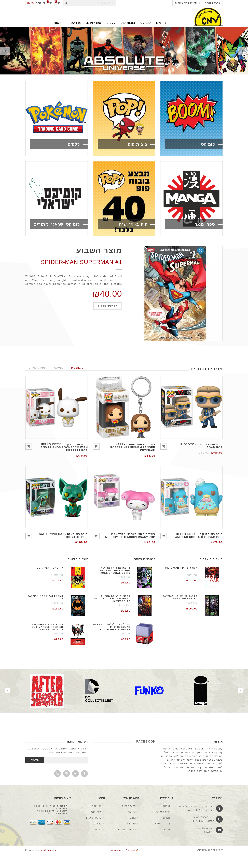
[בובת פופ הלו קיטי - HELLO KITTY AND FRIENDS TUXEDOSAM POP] (191, 497)
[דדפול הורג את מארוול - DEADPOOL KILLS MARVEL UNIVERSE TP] (145, 605)
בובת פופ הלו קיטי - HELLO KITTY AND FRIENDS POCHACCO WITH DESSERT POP (64, 447)
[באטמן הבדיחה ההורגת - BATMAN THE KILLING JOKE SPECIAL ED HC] (145, 577)
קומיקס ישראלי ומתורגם (57, 224)
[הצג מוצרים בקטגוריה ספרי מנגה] (191, 198)
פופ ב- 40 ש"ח (133, 224)
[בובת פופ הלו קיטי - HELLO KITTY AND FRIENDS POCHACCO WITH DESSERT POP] (56, 407)
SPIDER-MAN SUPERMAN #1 (81, 262)
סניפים (98, 823)
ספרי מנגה (93, 22)
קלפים (111, 22)
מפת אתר (96, 812)
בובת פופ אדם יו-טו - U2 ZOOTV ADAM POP (201, 446)
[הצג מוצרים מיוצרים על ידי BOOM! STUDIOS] (47, 691)
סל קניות (131, 823)
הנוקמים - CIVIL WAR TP (181, 568)
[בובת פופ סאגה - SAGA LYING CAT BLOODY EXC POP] (56, 497)
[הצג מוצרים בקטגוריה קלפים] (56, 118)
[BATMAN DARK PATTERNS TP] (77, 605)
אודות (166, 806)
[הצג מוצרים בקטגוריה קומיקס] (191, 118)
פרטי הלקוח (129, 806)
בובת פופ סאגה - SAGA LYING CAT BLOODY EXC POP (63, 536)
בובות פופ (128, 22)
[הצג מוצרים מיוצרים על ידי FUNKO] (201, 691)
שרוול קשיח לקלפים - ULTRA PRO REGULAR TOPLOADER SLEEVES (111, 627)
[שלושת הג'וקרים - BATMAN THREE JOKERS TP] (212, 605)
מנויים (166, 818)
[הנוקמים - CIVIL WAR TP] (212, 577)
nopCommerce (48, 850)
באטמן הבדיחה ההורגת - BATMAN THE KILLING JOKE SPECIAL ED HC (114, 570)
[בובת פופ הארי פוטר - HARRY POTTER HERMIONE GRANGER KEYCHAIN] (124, 407)
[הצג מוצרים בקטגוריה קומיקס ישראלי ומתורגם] (56, 198)
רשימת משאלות (127, 829)
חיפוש (98, 829)
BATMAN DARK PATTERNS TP (45, 597)
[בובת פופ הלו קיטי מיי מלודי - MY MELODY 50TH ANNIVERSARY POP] (124, 497)
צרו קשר (97, 806)
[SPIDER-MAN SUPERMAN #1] (175, 293)
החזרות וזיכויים (161, 823)
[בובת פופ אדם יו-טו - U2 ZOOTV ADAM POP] (191, 407)
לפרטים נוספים (107, 305)
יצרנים (166, 829)
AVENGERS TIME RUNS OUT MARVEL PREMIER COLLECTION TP (47, 627)
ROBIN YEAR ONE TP (49, 568)
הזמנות (132, 818)
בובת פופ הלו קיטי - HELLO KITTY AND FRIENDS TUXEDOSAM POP (199, 536)
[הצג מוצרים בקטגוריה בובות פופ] (124, 118)
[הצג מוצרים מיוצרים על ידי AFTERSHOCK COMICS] (98, 691)
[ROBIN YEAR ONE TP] (77, 577)
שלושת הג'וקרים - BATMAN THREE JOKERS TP (179, 597)
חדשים (161, 22)
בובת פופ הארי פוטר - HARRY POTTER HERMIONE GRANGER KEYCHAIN (132, 447)
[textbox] (92, 3)
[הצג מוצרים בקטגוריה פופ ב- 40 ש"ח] (124, 198)
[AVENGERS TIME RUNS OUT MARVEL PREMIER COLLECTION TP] (77, 634)
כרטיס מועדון (94, 818)
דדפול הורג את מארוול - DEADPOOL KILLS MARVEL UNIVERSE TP (112, 598)
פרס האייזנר (163, 812)
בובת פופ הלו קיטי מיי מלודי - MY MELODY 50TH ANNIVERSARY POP (130, 536)
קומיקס (145, 22)
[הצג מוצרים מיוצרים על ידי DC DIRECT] (149, 691)
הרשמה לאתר (212, 3)
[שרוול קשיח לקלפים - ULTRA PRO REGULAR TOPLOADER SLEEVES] (145, 634)
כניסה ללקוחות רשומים (187, 3)
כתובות (132, 812)
